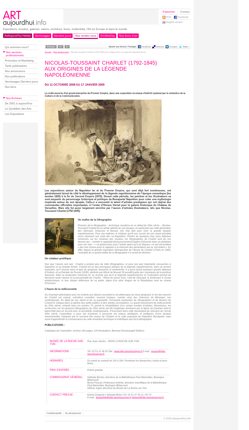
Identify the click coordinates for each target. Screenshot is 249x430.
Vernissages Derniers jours (21, 81)
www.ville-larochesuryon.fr (128, 351)
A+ (60, 47)
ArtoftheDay (107, 35)
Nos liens (10, 86)
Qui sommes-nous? (17, 47)
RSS (168, 17)
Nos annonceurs (15, 71)
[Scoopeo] (167, 48)
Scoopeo (173, 47)
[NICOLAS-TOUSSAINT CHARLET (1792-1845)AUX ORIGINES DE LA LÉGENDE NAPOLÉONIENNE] (59, 253)
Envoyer (51, 47)
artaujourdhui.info (181, 418)
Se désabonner (73, 413)
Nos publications (15, 76)
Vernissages (42, 35)
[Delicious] (153, 48)
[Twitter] (180, 48)
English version (174, 22)
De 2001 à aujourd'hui (18, 103)
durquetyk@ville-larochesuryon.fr (113, 397)
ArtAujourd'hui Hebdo (17, 35)
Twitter (185, 47)
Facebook (183, 17)
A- (67, 47)
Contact (185, 11)
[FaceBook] (139, 48)
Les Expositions (14, 113)
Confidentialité (54, 413)
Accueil (48, 52)
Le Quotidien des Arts (18, 108)
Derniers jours (62, 35)
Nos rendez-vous (85, 35)
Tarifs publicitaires (16, 65)
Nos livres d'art (128, 35)
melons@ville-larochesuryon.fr (148, 397)
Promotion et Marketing (19, 60)
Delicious (160, 47)
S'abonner (168, 11)
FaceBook (146, 47)
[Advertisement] (110, 17)
